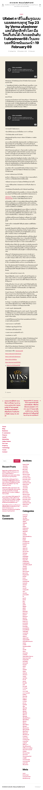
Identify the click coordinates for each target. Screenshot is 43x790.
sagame (25, 636)
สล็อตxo (24, 723)
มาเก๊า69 (25, 701)
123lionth (25, 516)
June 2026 (25, 467)
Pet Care (5, 443)
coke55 (24, 546)
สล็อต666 (25, 713)
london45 (25, 583)
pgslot (24, 609)
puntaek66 (25, 623)
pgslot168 (25, 611)
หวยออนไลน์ (25, 741)
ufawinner (8, 197)
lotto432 (25, 584)
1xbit (24, 524)
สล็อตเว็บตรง (25, 731)
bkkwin (24, 538)
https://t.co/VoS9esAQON (13, 365)
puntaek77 (25, 624)
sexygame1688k (27, 646)
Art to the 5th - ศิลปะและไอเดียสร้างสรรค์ (21, 2)
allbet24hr (25, 531)
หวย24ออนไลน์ (26, 739)
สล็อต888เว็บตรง (26, 718)
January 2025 (26, 496)
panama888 (26, 594)
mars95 (24, 588)
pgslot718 (25, 613)
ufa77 (24, 668)
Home (4, 426)
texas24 (25, 664)
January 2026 (26, 476)
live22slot (25, 579)
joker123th (25, 573)
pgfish (24, 604)
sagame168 (25, 638)
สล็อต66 (24, 711)
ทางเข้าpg (25, 688)
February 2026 (26, 474)
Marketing (5, 439)
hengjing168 (26, 561)
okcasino (25, 593)
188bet (24, 521)
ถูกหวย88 (25, 686)
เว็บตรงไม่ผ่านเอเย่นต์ (27, 749)
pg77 (24, 601)
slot (23, 648)
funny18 (25, 554)
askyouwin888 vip (27, 536)
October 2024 (26, 501)
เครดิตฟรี (25, 743)
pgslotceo (25, 616)
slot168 (24, 649)
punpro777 (25, 621)
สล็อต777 (25, 714)
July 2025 (25, 486)
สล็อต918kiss (26, 719)
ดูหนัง (24, 684)
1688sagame (26, 519)
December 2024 (27, 497)
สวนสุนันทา (25, 736)
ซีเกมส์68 (25, 683)
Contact (4, 452)
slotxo (24, 651)
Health (4, 437)
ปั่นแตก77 (25, 698)
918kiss (24, 526)
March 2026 (25, 472)
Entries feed (25, 775)
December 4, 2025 (23, 51)
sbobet (24, 643)
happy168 (25, 559)
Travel (4, 450)
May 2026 (25, 469)
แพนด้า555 (25, 763)
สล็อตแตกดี (25, 733)
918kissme (25, 529)
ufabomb (25, 673)
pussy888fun (26, 628)
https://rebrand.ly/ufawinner (13, 354)
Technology (5, 447)
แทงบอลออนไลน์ (26, 759)
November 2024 (27, 499)
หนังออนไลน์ (25, 738)
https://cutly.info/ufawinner (13, 356)
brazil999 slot (26, 541)
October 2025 (26, 481)
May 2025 (25, 489)
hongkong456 (26, 563)
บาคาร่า (24, 689)
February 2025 (26, 494)
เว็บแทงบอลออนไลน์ (27, 756)
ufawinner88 (9, 198)
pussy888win (26, 629)
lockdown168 (26, 581)
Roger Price (13, 51)
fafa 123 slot (26, 551)
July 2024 (25, 506)
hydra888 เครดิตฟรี (27, 564)
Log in (24, 773)
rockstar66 (25, 633)
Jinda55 (25, 566)
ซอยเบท (24, 681)
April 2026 (25, 471)
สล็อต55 (24, 709)
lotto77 (24, 586)
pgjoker (24, 606)
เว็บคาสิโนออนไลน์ (27, 746)
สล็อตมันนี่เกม (26, 724)
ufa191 (24, 666)
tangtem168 (25, 659)
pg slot (24, 598)
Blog (3, 428)
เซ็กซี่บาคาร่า (25, 744)
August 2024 (26, 504)
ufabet (21, 14)
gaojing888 (25, 556)
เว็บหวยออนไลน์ (26, 753)
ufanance (25, 674)
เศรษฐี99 (25, 758)
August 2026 (26, 464)
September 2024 (27, 502)
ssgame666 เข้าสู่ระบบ (28, 656)
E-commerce (6, 433)
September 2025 (27, 482)
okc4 (24, 591)
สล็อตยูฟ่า (25, 726)
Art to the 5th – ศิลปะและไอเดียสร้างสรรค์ (15, 786)
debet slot (25, 548)
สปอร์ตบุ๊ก (25, 704)
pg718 (24, 599)
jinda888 (25, 568)
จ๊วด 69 (24, 679)
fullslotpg (25, 553)
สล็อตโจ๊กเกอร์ (26, 734)
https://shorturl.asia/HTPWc (13, 362)
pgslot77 (25, 614)
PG (23, 596)
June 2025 (25, 487)
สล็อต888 (25, 716)
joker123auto (26, 571)
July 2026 (25, 466)
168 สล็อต (25, 518)
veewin (24, 676)
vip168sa (25, 678)
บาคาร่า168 (25, 691)
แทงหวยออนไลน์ (26, 761)
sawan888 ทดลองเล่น (28, 641)
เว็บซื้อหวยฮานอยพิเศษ (27, 748)
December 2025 (27, 477)
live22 (24, 578)
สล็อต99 (24, 721)
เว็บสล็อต (25, 751)
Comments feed (26, 776)
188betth (25, 523)
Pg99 (24, 603)
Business (5, 431)
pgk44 (24, 608)
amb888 (25, 534)
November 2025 (27, 479)
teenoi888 (25, 661)
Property (5, 445)
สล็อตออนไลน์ (26, 728)
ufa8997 (25, 669)
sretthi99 (25, 654)
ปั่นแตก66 (25, 696)
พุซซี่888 (25, 699)
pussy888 (25, 626)
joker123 (25, 569)
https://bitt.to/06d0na (11, 359)
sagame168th (26, 639)
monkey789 (25, 589)
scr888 (24, 644)
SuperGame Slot (27, 658)
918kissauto (25, 528)
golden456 (25, 558)
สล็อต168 (25, 708)
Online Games (6, 441)
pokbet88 (25, 619)
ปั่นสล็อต (24, 694)
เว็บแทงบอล (25, 754)
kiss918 (24, 576)
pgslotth (25, 618)
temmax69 (25, 663)
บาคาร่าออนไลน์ (26, 693)
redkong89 (25, 631)
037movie (25, 514)
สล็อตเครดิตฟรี (26, 729)
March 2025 (25, 492)
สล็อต (24, 706)
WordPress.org (26, 778)
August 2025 (26, 484)
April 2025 (25, 491)
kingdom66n (26, 574)
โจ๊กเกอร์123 (25, 764)
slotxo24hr (25, 653)
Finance (4, 435)
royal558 (25, 634)
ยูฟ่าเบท (24, 703)
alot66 (24, 533)
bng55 (24, 539)
